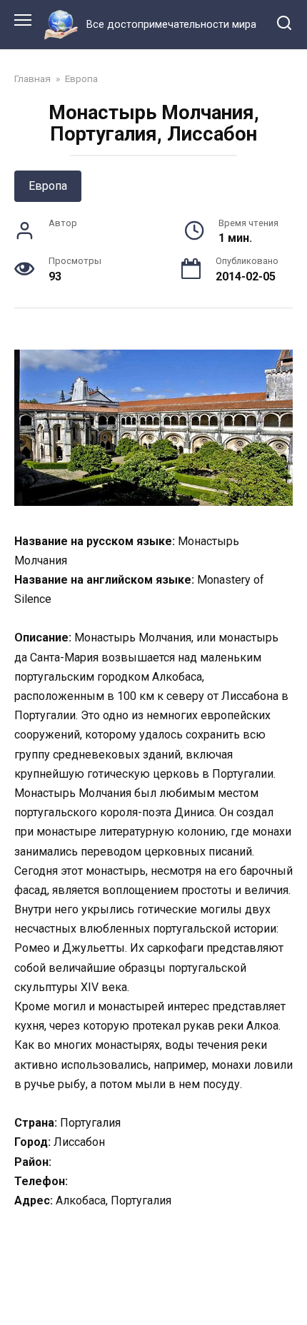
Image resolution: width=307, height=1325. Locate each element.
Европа (48, 186)
